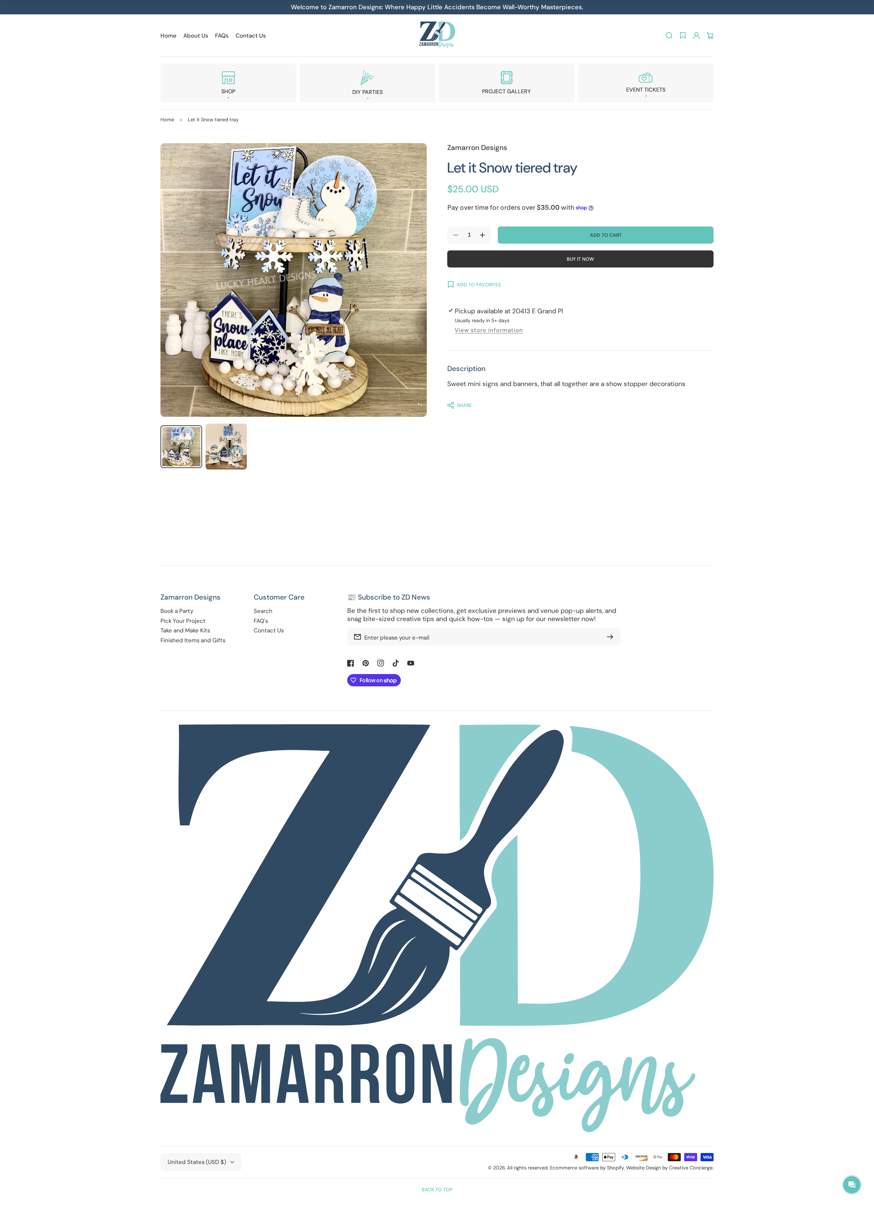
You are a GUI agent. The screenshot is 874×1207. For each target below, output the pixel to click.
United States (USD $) (197, 1162)
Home (167, 119)
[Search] (669, 35)
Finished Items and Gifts (192, 640)
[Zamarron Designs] (437, 35)
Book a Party (176, 611)
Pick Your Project (183, 621)
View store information (489, 330)
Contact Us (269, 630)
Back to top (437, 1190)
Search (263, 611)
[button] (228, 83)
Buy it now (580, 259)
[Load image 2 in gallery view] (226, 446)
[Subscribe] (611, 636)
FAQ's (261, 621)
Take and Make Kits (185, 630)
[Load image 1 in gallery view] (181, 446)
